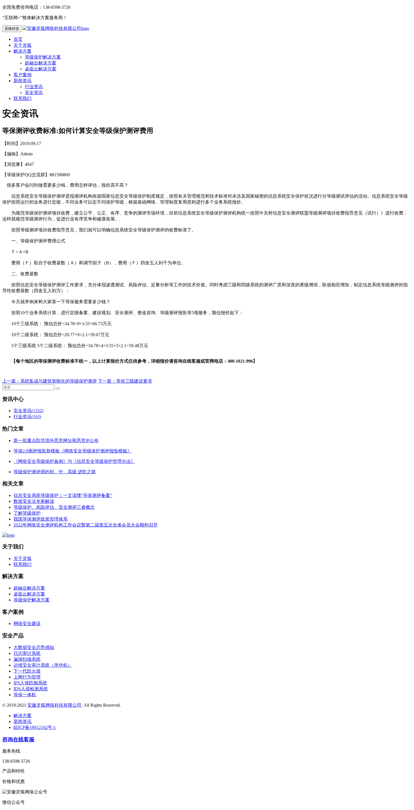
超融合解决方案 (40, 63)
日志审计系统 (27, 653)
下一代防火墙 (27, 671)
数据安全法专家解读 (34, 501)
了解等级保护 (27, 513)
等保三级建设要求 (134, 381)
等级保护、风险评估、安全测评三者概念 (54, 507)
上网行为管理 (27, 677)
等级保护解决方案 (43, 57)
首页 (18, 39)
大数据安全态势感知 (34, 647)
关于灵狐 (23, 45)
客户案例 (23, 74)
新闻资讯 (23, 80)
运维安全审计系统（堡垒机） (43, 665)
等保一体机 (25, 694)
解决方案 (23, 51)
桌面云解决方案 (40, 68)
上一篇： (11, 381)
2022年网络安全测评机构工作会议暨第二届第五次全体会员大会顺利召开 (86, 525)
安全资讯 (34, 92)
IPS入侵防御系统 (30, 682)
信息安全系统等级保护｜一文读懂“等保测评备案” (63, 495)
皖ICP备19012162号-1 (35, 727)
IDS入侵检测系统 (31, 688)
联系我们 (23, 98)
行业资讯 (34, 86)
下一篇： (107, 381)
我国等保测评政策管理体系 (41, 519)
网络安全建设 (27, 623)
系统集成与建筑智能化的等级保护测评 (58, 381)
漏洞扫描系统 (27, 659)
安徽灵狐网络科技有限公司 (54, 705)
